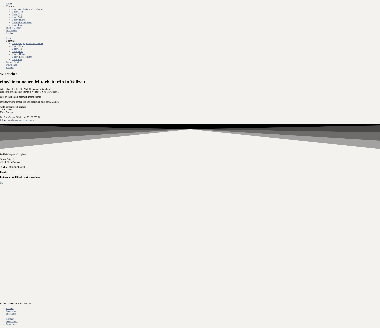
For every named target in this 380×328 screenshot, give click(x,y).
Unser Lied (17, 25)
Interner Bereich (13, 27)
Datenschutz (12, 311)
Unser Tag (17, 14)
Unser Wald (17, 17)
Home (9, 3)
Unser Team (17, 11)
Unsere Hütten (19, 19)
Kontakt (10, 33)
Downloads (11, 30)
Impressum (11, 314)
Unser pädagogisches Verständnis (27, 9)
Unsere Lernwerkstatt (22, 22)
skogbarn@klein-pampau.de (21, 120)
